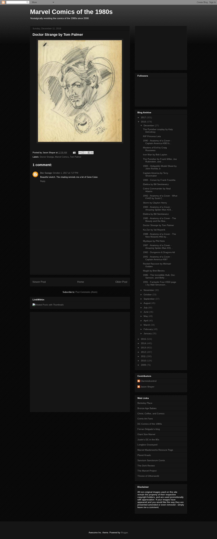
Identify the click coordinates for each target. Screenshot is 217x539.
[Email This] (79, 152)
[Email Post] (74, 152)
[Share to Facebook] (89, 152)
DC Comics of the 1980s (149, 424)
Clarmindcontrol (148, 381)
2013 (144, 347)
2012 (144, 352)
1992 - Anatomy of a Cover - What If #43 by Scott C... (160, 197)
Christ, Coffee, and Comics (150, 413)
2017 (144, 117)
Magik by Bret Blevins (154, 270)
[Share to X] (86, 152)
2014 (144, 343)
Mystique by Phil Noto (154, 241)
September (149, 299)
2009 (144, 365)
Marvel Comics (62, 157)
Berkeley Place (144, 403)
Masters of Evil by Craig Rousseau (155, 149)
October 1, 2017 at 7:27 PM (65, 173)
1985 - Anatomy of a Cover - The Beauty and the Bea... (159, 219)
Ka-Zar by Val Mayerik (154, 229)
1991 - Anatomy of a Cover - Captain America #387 (157, 258)
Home (80, 282)
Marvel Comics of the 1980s (71, 11)
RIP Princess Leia (152, 136)
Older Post (121, 282)
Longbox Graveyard (147, 444)
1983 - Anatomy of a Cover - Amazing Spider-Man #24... (158, 208)
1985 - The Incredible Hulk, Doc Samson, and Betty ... (159, 276)
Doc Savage (46, 173)
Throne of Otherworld (148, 476)
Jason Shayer (147, 386)
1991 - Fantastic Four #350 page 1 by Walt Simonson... (159, 283)
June (146, 312)
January (148, 333)
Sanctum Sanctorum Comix (151, 460)
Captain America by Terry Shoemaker (155, 174)
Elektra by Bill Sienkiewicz (156, 184)
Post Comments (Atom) (86, 292)
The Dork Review (146, 465)
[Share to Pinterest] (92, 152)
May (146, 316)
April (146, 320)
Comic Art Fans (145, 418)
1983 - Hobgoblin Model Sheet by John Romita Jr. (160, 167)
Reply (42, 181)
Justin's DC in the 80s (148, 439)
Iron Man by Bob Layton (155, 154)
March (147, 325)
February (148, 329)
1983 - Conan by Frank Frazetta (159, 180)
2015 (144, 339)
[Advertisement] (80, 252)
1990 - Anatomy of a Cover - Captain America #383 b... (157, 142)
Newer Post (39, 282)
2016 (144, 121)
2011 (143, 356)
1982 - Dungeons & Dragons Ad (159, 252)
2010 (144, 360)
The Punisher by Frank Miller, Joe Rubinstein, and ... (160, 160)
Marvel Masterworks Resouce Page (155, 450)
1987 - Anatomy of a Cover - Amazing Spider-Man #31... (158, 246)
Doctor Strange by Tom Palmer (158, 225)
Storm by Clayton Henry (155, 202)
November (149, 290)
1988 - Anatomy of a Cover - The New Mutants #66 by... (159, 235)
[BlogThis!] (83, 152)
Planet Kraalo (144, 455)
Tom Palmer (75, 157)
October (148, 294)
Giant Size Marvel (146, 434)
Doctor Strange (47, 157)
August (147, 303)
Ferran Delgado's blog (148, 429)
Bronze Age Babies (146, 408)
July (146, 307)
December (149, 125)
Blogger (124, 532)
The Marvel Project (146, 470)
